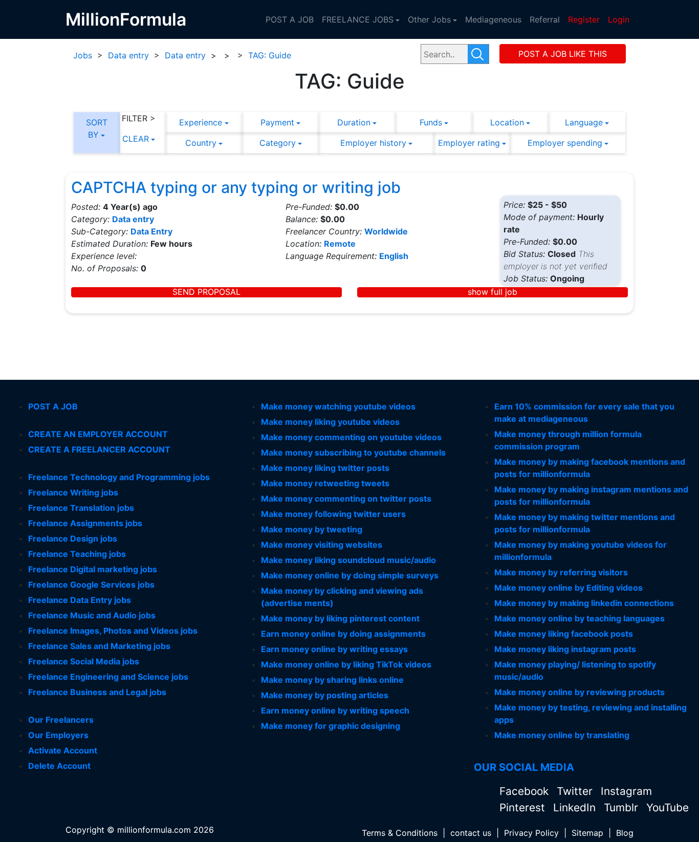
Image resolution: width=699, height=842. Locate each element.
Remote (340, 244)
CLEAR (135, 139)
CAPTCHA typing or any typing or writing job (236, 187)
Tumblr (622, 807)
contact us (470, 833)
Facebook (525, 791)
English (393, 256)
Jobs (82, 55)
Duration (353, 122)
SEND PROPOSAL (206, 292)
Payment (277, 122)
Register (584, 19)
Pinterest (523, 807)
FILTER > (139, 118)
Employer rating (469, 143)
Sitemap (587, 833)
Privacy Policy (531, 833)
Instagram (626, 791)
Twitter (576, 791)
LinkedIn (576, 807)
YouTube (667, 807)
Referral (545, 19)
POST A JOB (290, 19)
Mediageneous (493, 19)
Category (277, 143)
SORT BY (96, 128)
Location (507, 122)
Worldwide (386, 231)
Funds (431, 122)
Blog (625, 833)
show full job (492, 292)
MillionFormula (125, 19)
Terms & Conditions (400, 833)
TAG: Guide (269, 55)
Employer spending (565, 143)
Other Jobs (429, 19)
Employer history (373, 143)
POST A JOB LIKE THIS (562, 54)
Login (618, 19)
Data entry (128, 55)
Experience (200, 122)
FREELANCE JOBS (358, 19)
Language (584, 122)
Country (200, 143)
